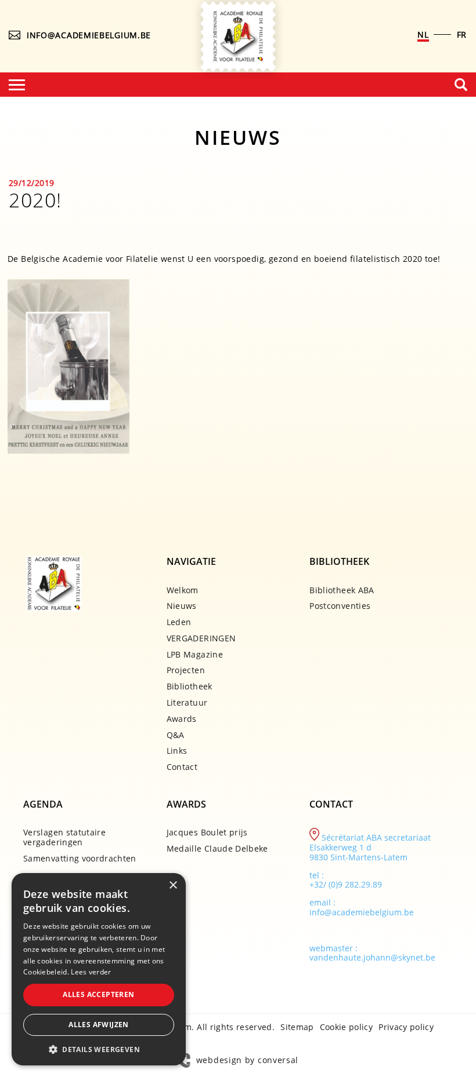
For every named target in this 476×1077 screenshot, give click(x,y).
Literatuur (187, 702)
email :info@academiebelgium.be (361, 907)
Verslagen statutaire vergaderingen (64, 837)
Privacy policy (406, 1026)
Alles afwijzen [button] (98, 1024)
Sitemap (296, 1026)
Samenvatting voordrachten (79, 858)
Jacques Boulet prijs (207, 832)
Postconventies (339, 605)
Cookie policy (346, 1026)
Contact (182, 766)
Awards (182, 718)
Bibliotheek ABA (341, 590)
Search (461, 84)
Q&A (176, 734)
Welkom (183, 590)
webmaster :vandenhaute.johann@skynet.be (372, 953)
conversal (278, 1059)
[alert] (99, 969)
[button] (98, 1048)
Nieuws (182, 605)
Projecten (186, 670)
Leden (179, 621)
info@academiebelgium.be (89, 35)
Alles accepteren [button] (98, 994)
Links (177, 750)
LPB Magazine (195, 654)
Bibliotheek (189, 686)
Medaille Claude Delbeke (217, 848)
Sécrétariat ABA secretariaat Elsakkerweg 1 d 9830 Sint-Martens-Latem (370, 847)
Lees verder (91, 972)
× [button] (172, 885)
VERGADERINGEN (201, 638)
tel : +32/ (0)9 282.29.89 (345, 880)
